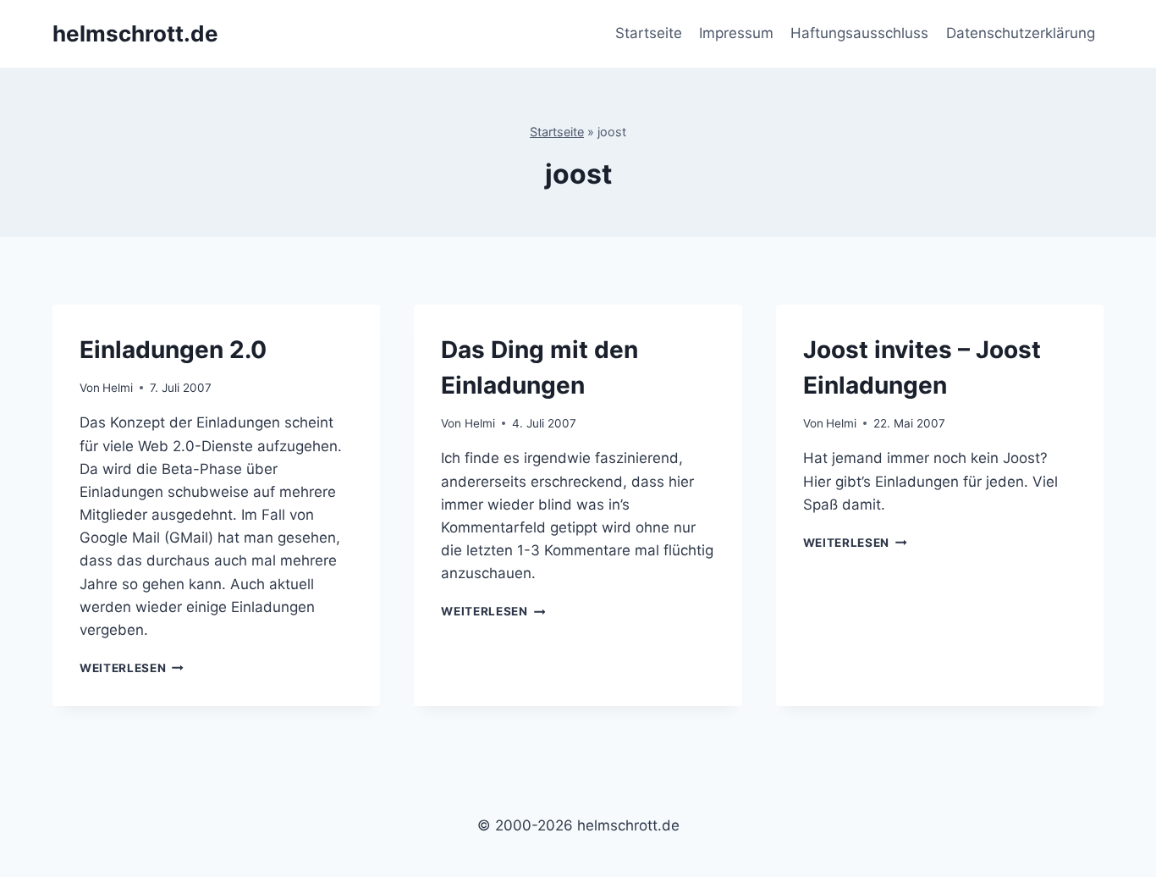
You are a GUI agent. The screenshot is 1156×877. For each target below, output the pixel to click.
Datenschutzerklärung (1020, 33)
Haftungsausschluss (859, 33)
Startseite (648, 33)
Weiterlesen (132, 668)
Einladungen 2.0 (173, 349)
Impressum (736, 33)
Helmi (117, 387)
